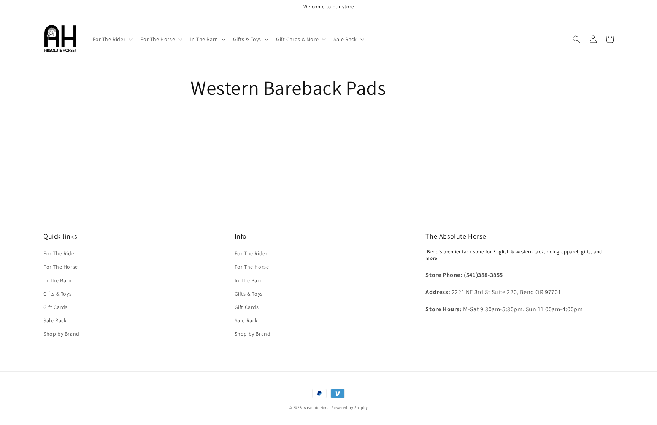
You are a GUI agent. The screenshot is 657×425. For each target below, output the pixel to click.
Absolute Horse (318, 407)
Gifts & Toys (57, 293)
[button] (112, 39)
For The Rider (59, 253)
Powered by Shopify (350, 407)
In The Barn (57, 280)
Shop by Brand (61, 333)
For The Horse (60, 266)
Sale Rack (55, 320)
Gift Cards (55, 307)
